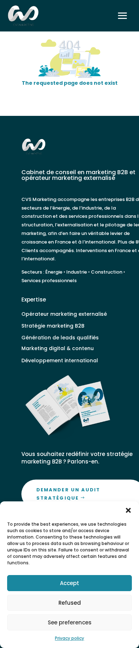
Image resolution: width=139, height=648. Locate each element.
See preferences (70, 622)
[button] (128, 510)
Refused (69, 603)
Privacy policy (69, 638)
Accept (69, 583)
